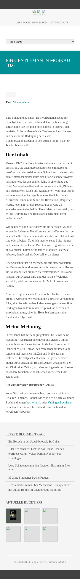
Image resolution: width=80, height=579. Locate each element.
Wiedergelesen (21, 102)
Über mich (22, 22)
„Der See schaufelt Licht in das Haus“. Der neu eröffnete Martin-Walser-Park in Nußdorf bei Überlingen (36, 453)
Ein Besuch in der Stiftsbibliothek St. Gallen (34, 441)
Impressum (39, 22)
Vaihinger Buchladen (60, 402)
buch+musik (33, 402)
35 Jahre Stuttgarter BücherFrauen (28, 477)
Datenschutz (59, 22)
